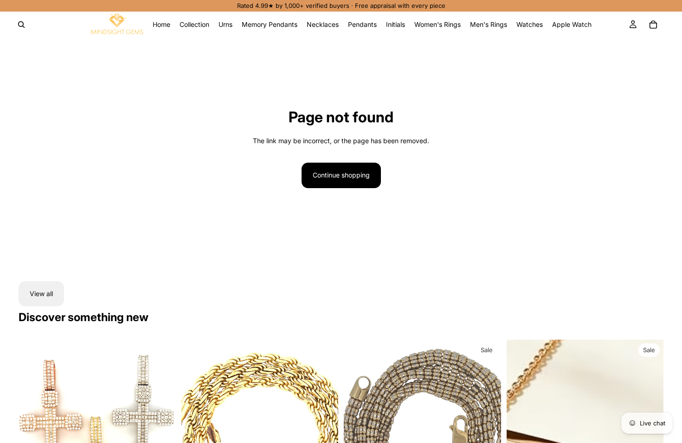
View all (41, 293)
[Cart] (653, 24)
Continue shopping (341, 175)
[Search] (21, 24)
